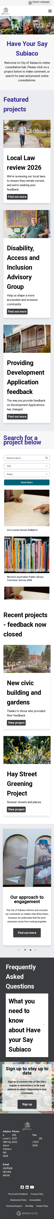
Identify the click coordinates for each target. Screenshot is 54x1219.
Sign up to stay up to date (27, 1070)
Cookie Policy (42, 1206)
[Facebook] (22, 1187)
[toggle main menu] (50, 11)
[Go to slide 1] (30, 950)
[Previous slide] (19, 950)
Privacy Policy (37, 1194)
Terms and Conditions (18, 1194)
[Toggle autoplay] (25, 950)
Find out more (27, 933)
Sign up (27, 1104)
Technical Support (14, 1206)
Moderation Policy (18, 1200)
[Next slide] (35, 950)
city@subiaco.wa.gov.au (7, 1171)
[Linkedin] (27, 1187)
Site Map (29, 1206)
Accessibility (35, 1200)
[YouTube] (32, 1187)
